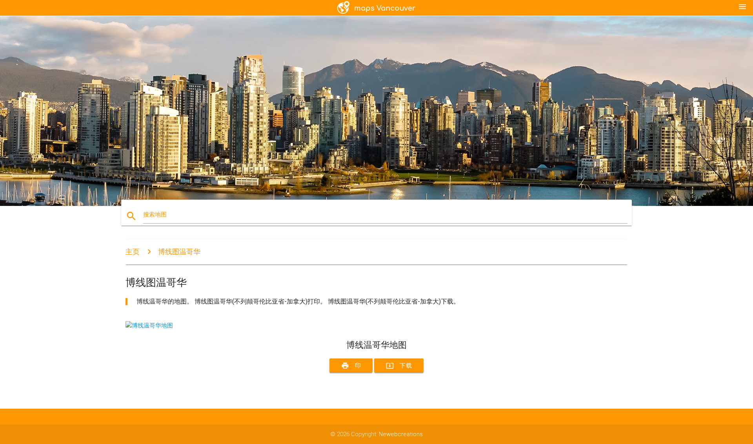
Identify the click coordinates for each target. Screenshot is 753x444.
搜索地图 (155, 214)
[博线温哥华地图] (149, 325)
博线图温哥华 (179, 251)
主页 (133, 251)
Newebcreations (401, 434)
